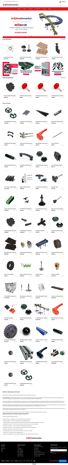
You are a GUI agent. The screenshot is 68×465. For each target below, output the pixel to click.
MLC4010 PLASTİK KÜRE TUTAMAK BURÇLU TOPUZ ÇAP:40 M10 (10, 361)
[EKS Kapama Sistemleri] (42, 222)
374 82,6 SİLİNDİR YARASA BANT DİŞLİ (10, 95)
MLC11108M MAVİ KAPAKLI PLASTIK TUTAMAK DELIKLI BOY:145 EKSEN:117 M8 (26, 165)
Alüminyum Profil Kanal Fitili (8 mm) (26, 121)
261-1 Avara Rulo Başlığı (8, 274)
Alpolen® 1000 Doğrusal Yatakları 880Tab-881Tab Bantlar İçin (57, 121)
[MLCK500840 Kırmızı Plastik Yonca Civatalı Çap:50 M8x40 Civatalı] (42, 87)
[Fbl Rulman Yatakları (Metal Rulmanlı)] (26, 244)
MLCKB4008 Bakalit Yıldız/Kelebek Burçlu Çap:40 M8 (42, 165)
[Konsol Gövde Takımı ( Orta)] (58, 48)
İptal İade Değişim (20, 451)
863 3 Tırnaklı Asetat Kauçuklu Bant (10, 187)
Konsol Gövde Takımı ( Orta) (57, 57)
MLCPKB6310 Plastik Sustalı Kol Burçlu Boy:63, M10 (42, 361)
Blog (2, 451)
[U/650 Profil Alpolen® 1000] (26, 178)
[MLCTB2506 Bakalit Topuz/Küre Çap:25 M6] (26, 331)
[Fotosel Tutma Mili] (57, 134)
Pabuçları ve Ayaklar (37, 451)
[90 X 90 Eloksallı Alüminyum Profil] (10, 287)
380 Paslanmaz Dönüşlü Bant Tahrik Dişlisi (10, 339)
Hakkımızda (3, 448)
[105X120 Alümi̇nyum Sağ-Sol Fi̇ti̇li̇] (42, 113)
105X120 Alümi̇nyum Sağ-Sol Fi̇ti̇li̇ (42, 121)
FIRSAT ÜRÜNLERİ (37, 8)
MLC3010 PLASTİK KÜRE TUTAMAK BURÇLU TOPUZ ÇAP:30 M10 (10, 383)
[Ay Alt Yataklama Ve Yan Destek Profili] (57, 353)
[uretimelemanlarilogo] (34, 438)
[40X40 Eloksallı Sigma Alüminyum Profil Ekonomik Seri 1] (26, 353)
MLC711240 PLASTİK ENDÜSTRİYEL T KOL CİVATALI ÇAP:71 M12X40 (42, 187)
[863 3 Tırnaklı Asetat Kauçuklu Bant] (10, 178)
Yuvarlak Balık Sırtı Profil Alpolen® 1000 (42, 318)
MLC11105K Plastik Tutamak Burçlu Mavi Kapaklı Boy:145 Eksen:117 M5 (10, 143)
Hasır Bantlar (36, 448)
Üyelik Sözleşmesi (20, 454)
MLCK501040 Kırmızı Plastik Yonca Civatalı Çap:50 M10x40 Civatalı (58, 95)
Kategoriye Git (63, 77)
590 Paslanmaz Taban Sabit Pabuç (26, 296)
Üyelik (18, 446)
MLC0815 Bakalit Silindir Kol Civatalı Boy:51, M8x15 (10, 165)
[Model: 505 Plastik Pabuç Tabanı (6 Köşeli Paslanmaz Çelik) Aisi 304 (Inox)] (42, 200)
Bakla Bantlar (36, 449)
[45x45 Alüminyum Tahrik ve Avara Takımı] (26, 222)
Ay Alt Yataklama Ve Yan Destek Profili (57, 361)
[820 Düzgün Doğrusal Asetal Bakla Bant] (42, 48)
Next (63, 24)
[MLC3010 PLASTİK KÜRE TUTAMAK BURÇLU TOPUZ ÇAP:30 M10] (10, 374)
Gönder (65, 450)
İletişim (2, 449)
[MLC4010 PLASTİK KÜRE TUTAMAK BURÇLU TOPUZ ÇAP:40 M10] (10, 353)
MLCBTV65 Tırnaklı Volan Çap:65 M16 (57, 230)
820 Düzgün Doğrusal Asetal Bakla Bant (42, 57)
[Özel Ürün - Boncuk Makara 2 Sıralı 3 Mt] (57, 287)
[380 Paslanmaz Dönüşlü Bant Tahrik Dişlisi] (10, 331)
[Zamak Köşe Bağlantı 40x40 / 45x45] (42, 287)
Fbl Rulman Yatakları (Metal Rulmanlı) (26, 252)
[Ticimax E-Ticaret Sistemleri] (34, 464)
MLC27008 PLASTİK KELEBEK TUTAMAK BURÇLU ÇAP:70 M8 (26, 208)
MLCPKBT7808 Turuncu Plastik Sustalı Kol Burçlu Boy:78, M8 (57, 318)
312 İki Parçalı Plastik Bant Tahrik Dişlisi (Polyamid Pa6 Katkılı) (57, 252)
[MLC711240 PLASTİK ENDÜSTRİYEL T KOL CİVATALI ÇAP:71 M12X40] (42, 178)
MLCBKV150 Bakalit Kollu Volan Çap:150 (26, 383)
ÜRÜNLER (24, 8)
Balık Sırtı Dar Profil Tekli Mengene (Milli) (57, 208)
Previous (4, 24)
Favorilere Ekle (14, 58)
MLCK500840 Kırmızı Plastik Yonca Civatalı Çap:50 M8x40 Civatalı (42, 95)
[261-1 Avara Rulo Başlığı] (10, 265)
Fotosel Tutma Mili (55, 143)
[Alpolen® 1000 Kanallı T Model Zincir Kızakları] (10, 200)
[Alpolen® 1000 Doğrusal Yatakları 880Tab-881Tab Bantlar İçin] (57, 113)
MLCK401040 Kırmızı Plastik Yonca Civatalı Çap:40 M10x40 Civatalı (26, 95)
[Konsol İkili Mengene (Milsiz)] (57, 156)
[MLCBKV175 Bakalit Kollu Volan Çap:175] (10, 113)
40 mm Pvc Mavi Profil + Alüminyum (42, 339)
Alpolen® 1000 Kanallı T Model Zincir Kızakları (10, 208)
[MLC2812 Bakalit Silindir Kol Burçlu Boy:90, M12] (57, 331)
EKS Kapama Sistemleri (40, 230)
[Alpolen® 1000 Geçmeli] (42, 244)
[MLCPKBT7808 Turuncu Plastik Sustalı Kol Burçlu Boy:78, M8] (57, 309)
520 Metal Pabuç (39, 274)
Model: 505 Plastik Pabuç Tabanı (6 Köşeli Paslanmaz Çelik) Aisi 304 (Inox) (42, 208)
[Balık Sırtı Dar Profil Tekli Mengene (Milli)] (57, 200)
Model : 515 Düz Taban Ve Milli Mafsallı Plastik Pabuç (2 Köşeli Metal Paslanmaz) (26, 57)
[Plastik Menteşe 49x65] (10, 309)
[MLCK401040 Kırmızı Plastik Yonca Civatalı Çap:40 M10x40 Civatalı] (26, 87)
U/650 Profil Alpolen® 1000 (25, 187)
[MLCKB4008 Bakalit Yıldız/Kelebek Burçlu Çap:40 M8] (42, 156)
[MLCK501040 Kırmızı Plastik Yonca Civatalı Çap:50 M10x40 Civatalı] (58, 87)
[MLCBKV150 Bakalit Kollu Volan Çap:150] (26, 374)
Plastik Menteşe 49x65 (8, 318)
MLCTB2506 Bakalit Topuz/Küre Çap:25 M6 (26, 339)
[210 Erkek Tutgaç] (57, 178)
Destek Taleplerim (20, 449)
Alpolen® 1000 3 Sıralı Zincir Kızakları (26, 274)
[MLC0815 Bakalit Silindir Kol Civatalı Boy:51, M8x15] (10, 156)
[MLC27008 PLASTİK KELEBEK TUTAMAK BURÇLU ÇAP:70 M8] (26, 200)
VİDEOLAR (44, 8)
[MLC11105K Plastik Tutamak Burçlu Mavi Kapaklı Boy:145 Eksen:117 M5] (10, 134)
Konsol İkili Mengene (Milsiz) (56, 165)
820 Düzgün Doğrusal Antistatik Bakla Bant (10, 252)
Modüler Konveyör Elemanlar (38, 446)
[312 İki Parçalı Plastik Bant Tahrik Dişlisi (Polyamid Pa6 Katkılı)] (57, 244)
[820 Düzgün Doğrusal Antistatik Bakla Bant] (10, 244)
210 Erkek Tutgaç (54, 187)
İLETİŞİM (49, 8)
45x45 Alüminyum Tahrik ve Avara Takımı (26, 230)
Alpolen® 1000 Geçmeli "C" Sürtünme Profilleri (42, 252)
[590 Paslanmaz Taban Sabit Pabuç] (26, 287)
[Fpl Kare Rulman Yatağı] (10, 48)
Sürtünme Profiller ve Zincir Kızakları (39, 452)
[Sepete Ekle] (15, 58)
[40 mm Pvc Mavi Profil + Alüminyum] (42, 331)
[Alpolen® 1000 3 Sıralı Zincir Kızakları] (26, 265)
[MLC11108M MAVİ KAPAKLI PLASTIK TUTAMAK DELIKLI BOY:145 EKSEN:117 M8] (26, 156)
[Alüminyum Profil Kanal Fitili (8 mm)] (26, 113)
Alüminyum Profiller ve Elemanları (39, 454)
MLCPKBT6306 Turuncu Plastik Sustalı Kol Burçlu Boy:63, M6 (42, 143)
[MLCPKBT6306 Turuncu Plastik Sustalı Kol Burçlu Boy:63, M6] (42, 134)
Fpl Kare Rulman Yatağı (8, 57)
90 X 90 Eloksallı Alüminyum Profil (10, 296)
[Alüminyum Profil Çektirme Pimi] (26, 134)
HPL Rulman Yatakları (55, 274)
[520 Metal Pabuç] (42, 265)
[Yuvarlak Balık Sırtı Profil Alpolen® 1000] (42, 309)
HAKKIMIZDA (30, 8)
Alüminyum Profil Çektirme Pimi (26, 143)
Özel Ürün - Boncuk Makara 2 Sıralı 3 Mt (57, 296)
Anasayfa (2, 446)
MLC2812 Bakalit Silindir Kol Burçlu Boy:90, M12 (57, 339)
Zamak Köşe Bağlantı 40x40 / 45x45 (42, 296)
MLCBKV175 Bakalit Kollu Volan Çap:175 (10, 121)
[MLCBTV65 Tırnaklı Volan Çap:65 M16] (57, 222)
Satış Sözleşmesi (20, 452)
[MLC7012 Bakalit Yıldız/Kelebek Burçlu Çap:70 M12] (26, 309)
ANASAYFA (19, 8)
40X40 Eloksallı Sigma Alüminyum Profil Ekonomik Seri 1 (26, 361)
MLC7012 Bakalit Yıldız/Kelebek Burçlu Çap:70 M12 (26, 318)
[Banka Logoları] (18, 460)
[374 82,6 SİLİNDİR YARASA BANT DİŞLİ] (10, 87)
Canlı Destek (20, 448)
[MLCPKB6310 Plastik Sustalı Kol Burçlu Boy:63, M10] (42, 353)
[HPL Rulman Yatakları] (57, 265)
